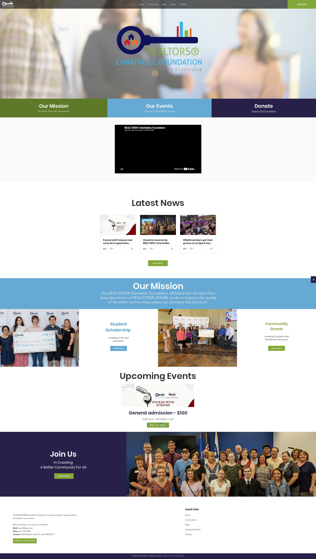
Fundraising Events (192, 529)
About (187, 515)
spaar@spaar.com (26, 528)
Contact (188, 534)
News (187, 524)
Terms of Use (168, 556)
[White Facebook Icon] (313, 279)
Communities (190, 520)
